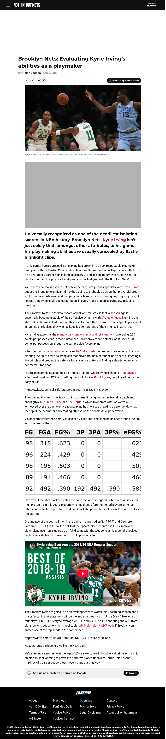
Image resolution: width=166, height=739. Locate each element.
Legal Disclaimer (90, 712)
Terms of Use (37, 712)
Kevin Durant (131, 287)
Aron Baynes (128, 372)
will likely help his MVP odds (96, 625)
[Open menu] (8, 5)
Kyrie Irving (114, 239)
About (33, 700)
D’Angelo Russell (112, 317)
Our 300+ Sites (38, 706)
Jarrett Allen (57, 351)
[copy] (44, 80)
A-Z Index (35, 718)
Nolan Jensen (31, 72)
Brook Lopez (102, 377)
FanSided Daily (62, 706)
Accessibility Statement (122, 712)
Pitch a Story (88, 706)
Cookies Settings (64, 718)
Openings (86, 700)
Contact (112, 700)
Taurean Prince (52, 402)
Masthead (59, 700)
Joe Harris (74, 402)
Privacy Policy (115, 706)
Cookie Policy (61, 712)
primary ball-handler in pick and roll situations (86, 334)
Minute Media (21, 727)
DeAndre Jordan (86, 351)
